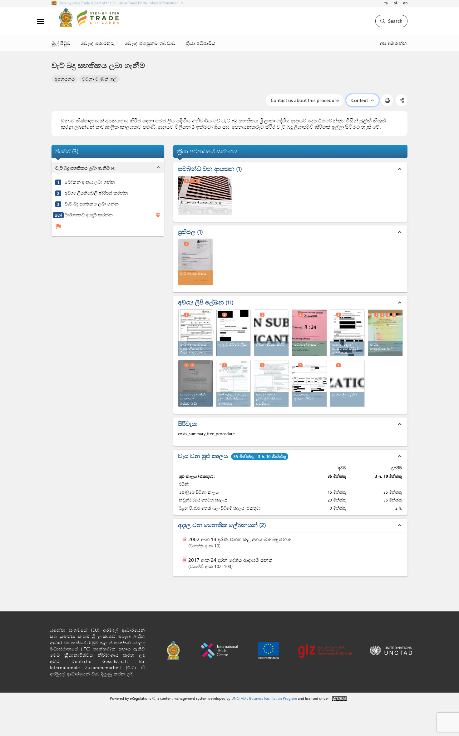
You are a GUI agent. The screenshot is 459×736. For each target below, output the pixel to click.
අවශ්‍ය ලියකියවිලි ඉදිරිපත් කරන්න (96, 193)
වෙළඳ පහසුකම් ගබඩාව (150, 43)
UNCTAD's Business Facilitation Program (264, 698)
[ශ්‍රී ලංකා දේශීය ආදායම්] (205, 195)
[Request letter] (233, 332)
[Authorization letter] (347, 383)
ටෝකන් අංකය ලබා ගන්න (90, 182)
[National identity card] (385, 332)
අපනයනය (65, 79)
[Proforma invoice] (309, 383)
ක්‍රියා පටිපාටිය (200, 43)
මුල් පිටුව (61, 43)
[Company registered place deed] (195, 383)
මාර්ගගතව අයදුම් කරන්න (89, 215)
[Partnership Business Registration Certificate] (271, 383)
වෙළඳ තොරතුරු (98, 43)
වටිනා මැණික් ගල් (99, 79)
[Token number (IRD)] (309, 332)
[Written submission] (271, 332)
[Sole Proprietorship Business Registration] (233, 383)
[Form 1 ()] (347, 332)
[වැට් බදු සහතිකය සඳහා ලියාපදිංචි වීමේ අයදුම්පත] (196, 332)
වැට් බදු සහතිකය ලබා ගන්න (92, 204)
